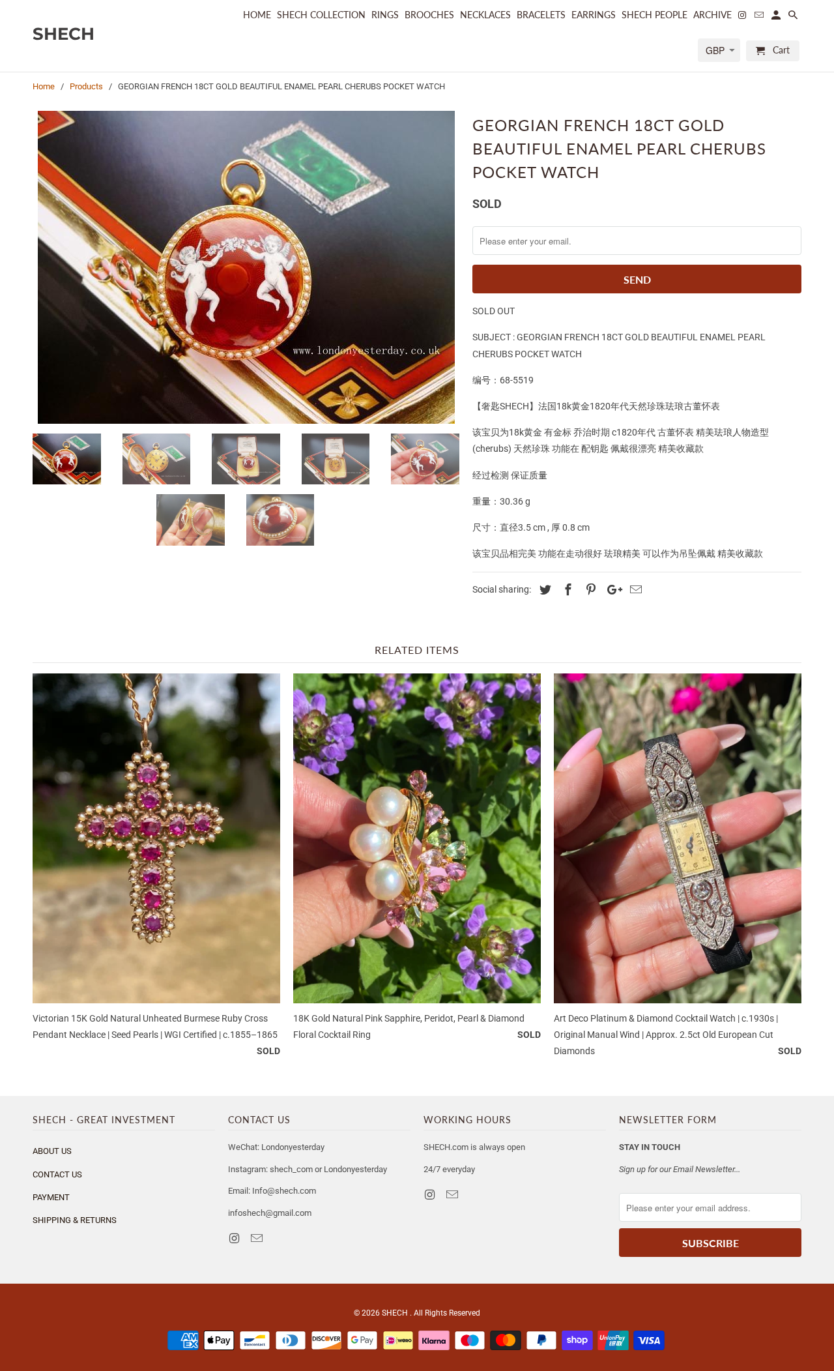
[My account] (777, 17)
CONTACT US (57, 1174)
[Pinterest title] (589, 590)
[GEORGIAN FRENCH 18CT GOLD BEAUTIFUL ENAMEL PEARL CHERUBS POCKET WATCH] (246, 267)
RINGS (385, 15)
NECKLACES (485, 15)
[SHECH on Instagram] (235, 1238)
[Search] (793, 17)
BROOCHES (429, 15)
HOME (257, 15)
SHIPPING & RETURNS (75, 1220)
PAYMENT (51, 1197)
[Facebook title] (566, 590)
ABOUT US (52, 1151)
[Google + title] (611, 590)
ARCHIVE (712, 15)
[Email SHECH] (258, 1238)
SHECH (396, 1313)
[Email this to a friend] (634, 590)
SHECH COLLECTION (321, 15)
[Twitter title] (543, 590)
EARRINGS (593, 15)
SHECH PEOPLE (654, 15)
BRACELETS (541, 15)
